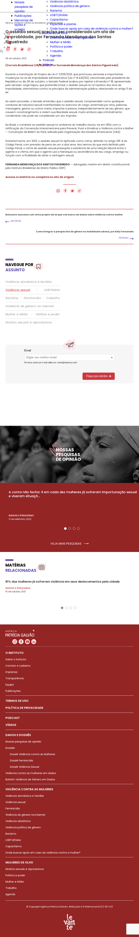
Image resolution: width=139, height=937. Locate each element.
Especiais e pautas (63, 24)
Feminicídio (32, 298)
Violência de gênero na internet (29, 306)
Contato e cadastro (18, 666)
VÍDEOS (10, 725)
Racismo (56, 10)
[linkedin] (8, 47)
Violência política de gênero (70, 6)
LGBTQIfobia (59, 15)
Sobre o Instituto (15, 659)
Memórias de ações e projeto (23, 24)
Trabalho (56, 51)
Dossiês (10, 748)
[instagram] (8, 34)
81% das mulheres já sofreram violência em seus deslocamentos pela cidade (62, 582)
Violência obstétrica (18, 821)
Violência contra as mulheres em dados (30, 773)
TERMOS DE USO (16, 701)
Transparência (14, 678)
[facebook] (8, 38)
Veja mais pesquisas (66, 543)
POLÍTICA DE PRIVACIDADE (24, 708)
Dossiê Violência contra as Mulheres (32, 754)
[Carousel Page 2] (69, 528)
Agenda (55, 56)
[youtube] (8, 43)
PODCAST (12, 718)
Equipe (9, 684)
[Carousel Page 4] (78, 528)
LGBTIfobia (52, 290)
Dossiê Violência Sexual (24, 767)
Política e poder (61, 47)
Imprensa (11, 672)
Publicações (22, 16)
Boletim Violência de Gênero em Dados (30, 779)
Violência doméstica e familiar (28, 282)
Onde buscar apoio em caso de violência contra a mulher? (91, 28)
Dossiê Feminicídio (21, 760)
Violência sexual (17, 290)
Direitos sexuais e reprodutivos (71, 38)
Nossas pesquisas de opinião (23, 6)
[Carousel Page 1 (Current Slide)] (65, 528)
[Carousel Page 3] (74, 528)
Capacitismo (59, 19)
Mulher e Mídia (60, 42)
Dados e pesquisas (21, 515)
